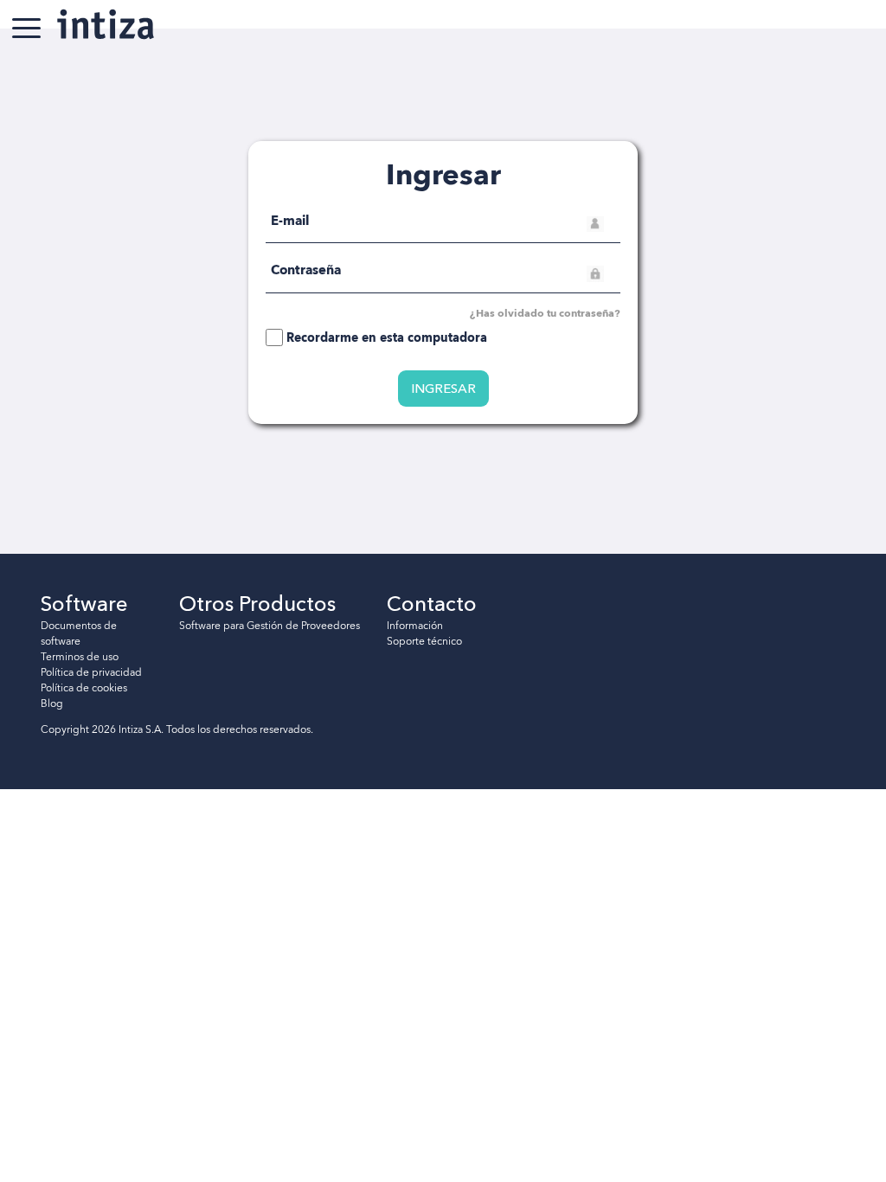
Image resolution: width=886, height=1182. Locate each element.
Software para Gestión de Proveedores (269, 626)
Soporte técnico (424, 641)
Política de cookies (84, 688)
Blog (52, 703)
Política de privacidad (91, 672)
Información (415, 626)
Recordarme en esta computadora (386, 338)
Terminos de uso (80, 657)
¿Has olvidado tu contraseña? (545, 313)
